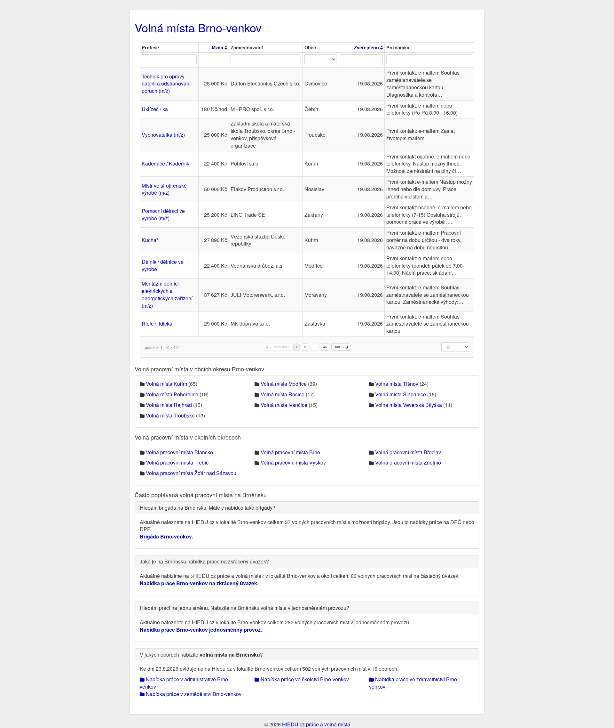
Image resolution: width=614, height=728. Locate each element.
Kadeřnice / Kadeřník (165, 163)
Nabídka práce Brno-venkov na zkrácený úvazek (198, 583)
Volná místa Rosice (282, 394)
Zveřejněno (367, 47)
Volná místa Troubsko (170, 415)
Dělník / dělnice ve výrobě (163, 265)
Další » (339, 346)
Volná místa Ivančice (284, 404)
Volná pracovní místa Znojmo (408, 462)
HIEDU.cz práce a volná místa (316, 724)
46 (325, 346)
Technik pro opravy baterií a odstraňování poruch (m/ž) (166, 84)
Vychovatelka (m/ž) (163, 134)
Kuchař (150, 240)
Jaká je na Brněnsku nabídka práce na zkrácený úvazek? (204, 561)
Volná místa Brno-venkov (198, 27)
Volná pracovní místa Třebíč (177, 462)
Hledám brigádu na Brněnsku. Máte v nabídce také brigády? (207, 507)
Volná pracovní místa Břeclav (408, 452)
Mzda (218, 47)
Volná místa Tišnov (396, 383)
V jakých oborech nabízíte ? (201, 654)
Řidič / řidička (157, 323)
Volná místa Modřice (284, 383)
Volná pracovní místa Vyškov (293, 462)
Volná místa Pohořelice (172, 394)
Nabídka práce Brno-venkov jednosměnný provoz (200, 629)
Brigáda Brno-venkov (166, 536)
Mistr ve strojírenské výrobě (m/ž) (164, 189)
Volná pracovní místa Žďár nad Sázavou (191, 473)
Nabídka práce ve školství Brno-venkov (304, 679)
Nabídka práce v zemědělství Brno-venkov (193, 694)
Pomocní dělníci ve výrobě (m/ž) (163, 214)
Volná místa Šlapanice (400, 394)
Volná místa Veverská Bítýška (408, 404)
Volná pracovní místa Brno (290, 452)
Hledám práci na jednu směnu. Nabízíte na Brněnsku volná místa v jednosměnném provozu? (244, 607)
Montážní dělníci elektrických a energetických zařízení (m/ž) (167, 294)
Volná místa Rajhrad (169, 404)
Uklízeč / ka (155, 109)
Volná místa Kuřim (166, 383)
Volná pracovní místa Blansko (179, 452)
